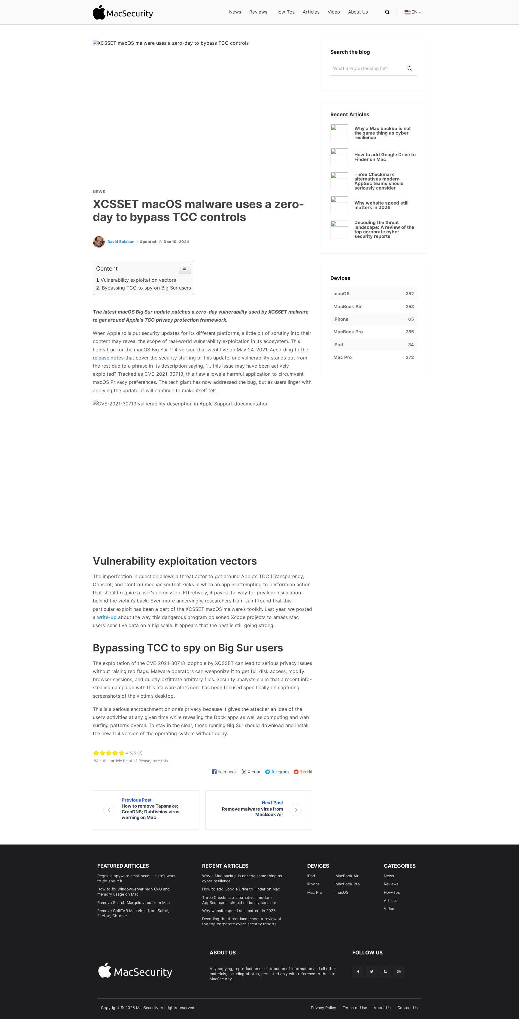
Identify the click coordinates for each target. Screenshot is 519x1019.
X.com (253, 771)
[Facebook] (358, 972)
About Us (358, 12)
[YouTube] (399, 972)
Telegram (280, 771)
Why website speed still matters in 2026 (239, 910)
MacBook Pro (347, 884)
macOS (341, 892)
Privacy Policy (323, 1007)
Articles (311, 12)
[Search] (409, 68)
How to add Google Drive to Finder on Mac (241, 889)
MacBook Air (347, 876)
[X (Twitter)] (372, 972)
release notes (108, 358)
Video (334, 12)
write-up (107, 617)
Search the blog (350, 52)
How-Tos (285, 12)
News (235, 12)
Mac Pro (314, 892)
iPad (311, 876)
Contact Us (407, 1007)
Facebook (227, 771)
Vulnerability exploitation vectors (138, 280)
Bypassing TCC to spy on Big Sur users (146, 288)
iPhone (313, 884)
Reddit (305, 771)
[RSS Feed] (385, 972)
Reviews (258, 12)
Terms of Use (355, 1007)
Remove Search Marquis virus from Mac (133, 902)
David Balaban (121, 241)
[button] (185, 269)
